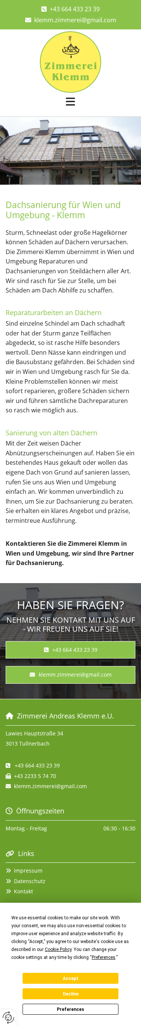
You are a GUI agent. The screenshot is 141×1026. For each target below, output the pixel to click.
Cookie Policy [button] (58, 949)
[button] (70, 102)
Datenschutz (29, 881)
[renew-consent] (8, 1017)
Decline (71, 994)
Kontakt (23, 891)
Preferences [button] (103, 957)
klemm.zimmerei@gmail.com (75, 20)
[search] (127, 112)
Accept (71, 978)
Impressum (28, 870)
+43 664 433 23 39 (75, 9)
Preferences (70, 1009)
